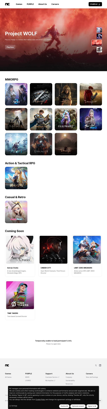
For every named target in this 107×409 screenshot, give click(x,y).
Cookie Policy (40, 400)
